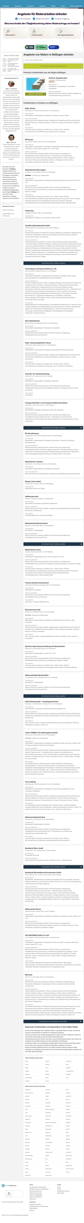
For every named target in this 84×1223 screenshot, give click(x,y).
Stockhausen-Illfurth (49, 1109)
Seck (46, 1159)
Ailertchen (27, 1099)
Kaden (26, 1129)
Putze (63, 6)
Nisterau (47, 1139)
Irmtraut (67, 1126)
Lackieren (42, 6)
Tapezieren (18, 6)
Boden (67, 1162)
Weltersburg (48, 1116)
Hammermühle (28, 1116)
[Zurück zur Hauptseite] (14, 1185)
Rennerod (68, 1119)
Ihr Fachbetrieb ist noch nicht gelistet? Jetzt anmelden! (53, 1021)
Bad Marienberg (28, 1159)
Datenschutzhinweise (35, 1193)
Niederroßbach (48, 1168)
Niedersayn (47, 1132)
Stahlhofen (68, 1106)
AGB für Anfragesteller (35, 1195)
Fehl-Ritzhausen (48, 1142)
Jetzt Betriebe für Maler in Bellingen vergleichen (53, 263)
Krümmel (68, 1172)
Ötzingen (68, 1109)
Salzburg (68, 1142)
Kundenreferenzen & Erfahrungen (8, 215)
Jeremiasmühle (48, 1126)
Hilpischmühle (28, 1132)
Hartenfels (47, 1119)
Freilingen (27, 1145)
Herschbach (48, 1102)
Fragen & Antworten (8, 210)
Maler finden (60, 1193)
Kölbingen (27, 1126)
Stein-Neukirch (69, 1155)
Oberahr (47, 1165)
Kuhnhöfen (47, 1089)
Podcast (31, 1210)
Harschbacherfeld (29, 1155)
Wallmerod (68, 1102)
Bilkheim (68, 1099)
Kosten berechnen (76, 6)
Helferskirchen (48, 1175)
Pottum (26, 1162)
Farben (53, 6)
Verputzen (30, 6)
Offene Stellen (33, 1208)
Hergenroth (27, 1119)
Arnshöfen (27, 1152)
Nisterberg (68, 1093)
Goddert (67, 1129)
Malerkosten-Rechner (63, 1191)
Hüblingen (68, 1145)
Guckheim (47, 1093)
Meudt (67, 1089)
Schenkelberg (48, 1135)
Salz (46, 1162)
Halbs (26, 1109)
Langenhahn (28, 1089)
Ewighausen (48, 1112)
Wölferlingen (28, 1122)
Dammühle (47, 1172)
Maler (52, 1030)
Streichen (6, 6)
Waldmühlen (68, 1096)
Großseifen (27, 1149)
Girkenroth (47, 1145)
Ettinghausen (48, 1129)
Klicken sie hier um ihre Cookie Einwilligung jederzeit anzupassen (15, 1215)
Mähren (47, 1096)
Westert (26, 1165)
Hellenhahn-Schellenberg (50, 1122)
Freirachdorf (68, 1152)
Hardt (26, 1112)
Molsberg (68, 1139)
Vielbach (68, 1149)
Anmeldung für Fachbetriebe (37, 1187)
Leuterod (68, 1135)
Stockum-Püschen (29, 1093)
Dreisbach (27, 1102)
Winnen (47, 1099)
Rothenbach (27, 1106)
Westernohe (68, 1159)
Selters (67, 1132)
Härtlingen (27, 1139)
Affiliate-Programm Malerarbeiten (39, 1189)
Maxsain (47, 1155)
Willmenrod (48, 1106)
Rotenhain (27, 1096)
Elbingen (27, 1168)
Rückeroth (68, 1122)
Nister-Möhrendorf (70, 1168)
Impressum (32, 1199)
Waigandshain (69, 1165)
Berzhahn (47, 1149)
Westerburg (27, 1142)
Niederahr (68, 1112)
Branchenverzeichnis (35, 1191)
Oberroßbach (69, 1116)
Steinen (26, 1172)
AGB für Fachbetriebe (35, 1197)
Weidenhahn (28, 1175)
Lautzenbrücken (48, 1152)
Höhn (26, 1135)
